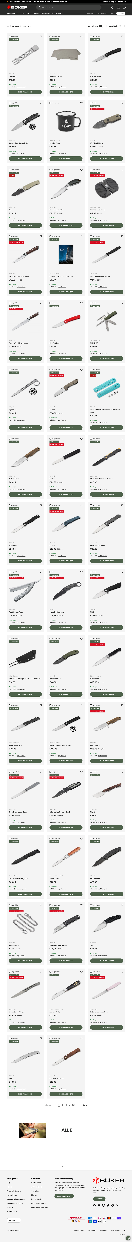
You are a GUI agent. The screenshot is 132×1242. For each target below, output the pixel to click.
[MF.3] (106, 590)
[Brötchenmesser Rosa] (106, 990)
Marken (37, 13)
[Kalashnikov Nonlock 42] (25, 121)
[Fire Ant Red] (66, 321)
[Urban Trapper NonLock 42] (66, 723)
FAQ (8, 1183)
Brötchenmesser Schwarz (100, 276)
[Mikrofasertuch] (66, 54)
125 (73, 1105)
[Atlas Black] (25, 523)
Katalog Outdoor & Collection (61, 276)
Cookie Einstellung (79, 1230)
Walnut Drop (14, 479)
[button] (124, 7)
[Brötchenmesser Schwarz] (106, 254)
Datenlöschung (92, 1230)
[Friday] (66, 457)
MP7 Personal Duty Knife (19, 879)
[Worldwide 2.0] (66, 656)
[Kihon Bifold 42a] (25, 723)
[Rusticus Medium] (66, 1056)
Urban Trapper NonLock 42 (60, 745)
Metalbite (12, 76)
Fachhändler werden (39, 1203)
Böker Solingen (15, 1230)
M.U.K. (92, 812)
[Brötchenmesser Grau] (25, 790)
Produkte (25, 13)
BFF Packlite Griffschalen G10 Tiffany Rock (105, 411)
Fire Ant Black (95, 76)
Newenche (94, 679)
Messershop (91, 13)
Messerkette (14, 945)
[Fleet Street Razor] (25, 590)
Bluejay (52, 545)
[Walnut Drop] (25, 457)
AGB (124, 1230)
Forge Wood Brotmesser (19, 343)
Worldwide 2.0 (55, 679)
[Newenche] (106, 656)
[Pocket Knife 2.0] (66, 188)
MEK (10, 1078)
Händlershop (103, 13)
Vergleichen (93, 26)
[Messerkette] (25, 923)
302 (91, 945)
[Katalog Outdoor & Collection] (66, 254)
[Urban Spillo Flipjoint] (25, 990)
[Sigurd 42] (25, 387)
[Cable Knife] (66, 856)
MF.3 (92, 612)
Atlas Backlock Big (97, 545)
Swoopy (53, 410)
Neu (112, 13)
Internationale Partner (39, 1207)
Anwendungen (12, 13)
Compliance (35, 1191)
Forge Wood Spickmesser (19, 276)
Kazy (10, 210)
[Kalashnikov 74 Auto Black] (66, 790)
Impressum (122, 1234)
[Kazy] (25, 188)
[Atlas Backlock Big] (106, 523)
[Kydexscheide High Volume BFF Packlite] (25, 656)
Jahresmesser (36, 1187)
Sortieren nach (13, 26)
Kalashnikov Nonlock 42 (18, 143)
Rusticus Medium (57, 1078)
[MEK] (25, 1056)
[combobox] (68, 7)
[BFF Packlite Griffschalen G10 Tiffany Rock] (106, 387)
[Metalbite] (25, 54)
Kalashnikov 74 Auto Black (60, 812)
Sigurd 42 (12, 410)
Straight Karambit (57, 612)
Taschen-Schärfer (97, 210)
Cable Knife (54, 879)
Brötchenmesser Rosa (99, 1012)
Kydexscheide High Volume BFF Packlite (25, 679)
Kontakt (105, 2)
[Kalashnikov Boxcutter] (66, 923)
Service (58, 13)
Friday (52, 479)
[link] (46, 1105)
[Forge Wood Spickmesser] (25, 254)
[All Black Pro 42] (106, 856)
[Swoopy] (66, 387)
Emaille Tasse (55, 143)
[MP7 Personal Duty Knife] (25, 856)
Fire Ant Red (54, 343)
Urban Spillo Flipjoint (17, 1012)
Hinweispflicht (12, 1211)
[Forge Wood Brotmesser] (25, 321)
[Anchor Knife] (66, 990)
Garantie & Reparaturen (16, 1199)
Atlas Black (13, 545)
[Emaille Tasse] (66, 121)
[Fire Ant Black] (106, 54)
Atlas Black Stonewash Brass (101, 479)
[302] (106, 923)
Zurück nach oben (66, 1167)
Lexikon (9, 1187)
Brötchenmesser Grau (18, 812)
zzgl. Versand (21, 87)
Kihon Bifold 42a (15, 745)
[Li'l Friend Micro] (106, 121)
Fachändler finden (38, 1199)
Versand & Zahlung (14, 1191)
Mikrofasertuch (56, 76)
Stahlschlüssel (12, 1195)
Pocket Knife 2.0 (56, 210)
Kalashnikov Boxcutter (59, 945)
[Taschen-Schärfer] (106, 188)
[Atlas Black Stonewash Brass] (106, 457)
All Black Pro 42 (96, 879)
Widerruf (10, 1207)
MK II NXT (94, 343)
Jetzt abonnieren (64, 1196)
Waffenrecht (36, 1183)
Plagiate (34, 1195)
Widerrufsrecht (115, 1230)
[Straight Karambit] (66, 590)
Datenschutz (103, 1230)
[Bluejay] (66, 523)
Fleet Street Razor (16, 612)
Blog (112, 2)
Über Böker (46, 13)
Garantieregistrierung (15, 1203)
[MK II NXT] (106, 321)
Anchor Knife (55, 1012)
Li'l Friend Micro (96, 143)
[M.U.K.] (106, 790)
